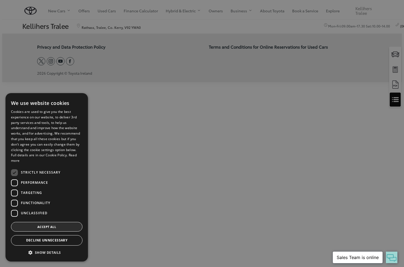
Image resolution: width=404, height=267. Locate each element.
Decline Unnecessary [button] (47, 240)
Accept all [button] (46, 227)
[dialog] (46, 177)
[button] (46, 252)
